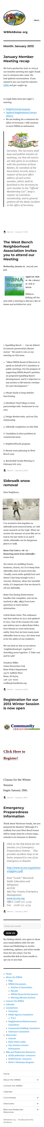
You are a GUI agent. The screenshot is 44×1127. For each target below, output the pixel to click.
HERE (6, 85)
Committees (12, 1008)
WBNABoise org (15, 32)
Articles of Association (21, 987)
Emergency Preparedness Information (15, 812)
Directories (11, 1035)
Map (10, 980)
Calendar (10, 1004)
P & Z (13, 1018)
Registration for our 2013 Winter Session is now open (21, 704)
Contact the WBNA (15, 1001)
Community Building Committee (24, 1028)
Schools (12, 1038)
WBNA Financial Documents (24, 994)
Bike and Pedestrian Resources (20, 1052)
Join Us (10, 933)
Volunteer (13, 1011)
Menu (36, 20)
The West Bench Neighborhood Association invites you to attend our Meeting (20, 250)
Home (9, 974)
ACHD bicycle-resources (20, 1059)
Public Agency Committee (20, 1014)
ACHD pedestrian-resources (21, 1055)
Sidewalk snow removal (16, 483)
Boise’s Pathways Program (21, 1062)
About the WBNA (14, 977)
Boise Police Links (17, 1042)
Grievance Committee (18, 1031)
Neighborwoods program (18, 109)
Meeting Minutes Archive (23, 997)
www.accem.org (16, 898)
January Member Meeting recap (18, 59)
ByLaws (14, 991)
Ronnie (10, 232)
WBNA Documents (17, 984)
